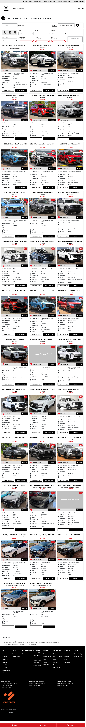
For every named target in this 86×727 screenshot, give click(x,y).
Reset (54, 25)
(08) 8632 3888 (8, 685)
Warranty (56, 662)
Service (55, 654)
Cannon (14, 654)
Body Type (5, 37)
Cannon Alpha (16, 656)
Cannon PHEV (37, 665)
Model (36, 30)
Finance (45, 659)
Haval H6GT (5, 659)
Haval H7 (4, 662)
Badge (53, 30)
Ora (23, 654)
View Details (8, 90)
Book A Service (57, 656)
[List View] (81, 25)
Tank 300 (4, 665)
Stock (44, 654)
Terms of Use (78, 656)
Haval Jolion (5, 654)
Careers (66, 659)
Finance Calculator (46, 663)
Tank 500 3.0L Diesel (37, 657)
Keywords (21, 25)
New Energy (67, 662)
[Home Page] (6, 8)
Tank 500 (4, 668)
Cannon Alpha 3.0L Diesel (37, 661)
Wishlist (25, 70)
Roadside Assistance (56, 666)
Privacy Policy (78, 654)
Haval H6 (4, 656)
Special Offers (47, 656)
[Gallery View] (77, 25)
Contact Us (21, 90)
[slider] (33, 41)
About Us (66, 656)
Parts (55, 659)
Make (19, 30)
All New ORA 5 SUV (6, 671)
